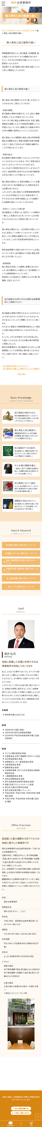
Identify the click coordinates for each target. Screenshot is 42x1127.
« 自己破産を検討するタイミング (15, 366)
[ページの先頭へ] (38, 1116)
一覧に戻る (21, 374)
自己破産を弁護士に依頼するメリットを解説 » (21, 368)
